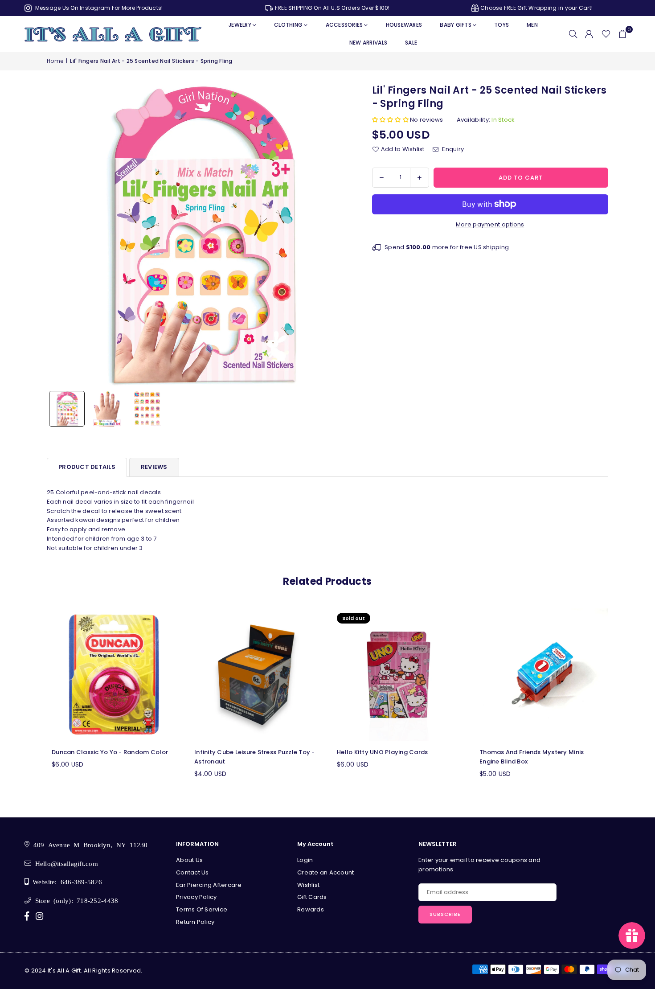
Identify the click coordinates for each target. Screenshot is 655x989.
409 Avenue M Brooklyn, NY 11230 (88, 844)
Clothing (288, 25)
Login (305, 860)
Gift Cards (312, 897)
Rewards (310, 909)
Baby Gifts (455, 25)
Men (532, 25)
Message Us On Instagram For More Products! (98, 8)
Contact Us (192, 872)
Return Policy (195, 922)
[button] (622, 34)
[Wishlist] (606, 34)
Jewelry (240, 25)
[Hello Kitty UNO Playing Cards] (398, 674)
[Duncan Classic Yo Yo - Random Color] (113, 674)
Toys (501, 25)
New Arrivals (368, 42)
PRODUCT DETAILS (86, 467)
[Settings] (589, 34)
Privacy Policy (196, 897)
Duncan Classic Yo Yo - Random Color (110, 752)
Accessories (344, 25)
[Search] (573, 34)
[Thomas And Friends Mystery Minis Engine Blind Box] (541, 674)
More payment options (490, 224)
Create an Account (325, 872)
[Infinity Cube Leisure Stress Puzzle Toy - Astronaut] (256, 674)
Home (55, 61)
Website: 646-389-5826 (65, 881)
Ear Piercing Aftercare (209, 885)
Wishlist (308, 885)
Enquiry (452, 149)
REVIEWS (154, 467)
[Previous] (59, 235)
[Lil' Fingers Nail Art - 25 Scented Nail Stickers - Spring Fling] (66, 408)
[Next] (337, 235)
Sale (411, 42)
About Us (189, 860)
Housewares (404, 25)
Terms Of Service (201, 909)
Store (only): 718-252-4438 (74, 900)
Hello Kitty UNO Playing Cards (382, 752)
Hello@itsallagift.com (64, 863)
